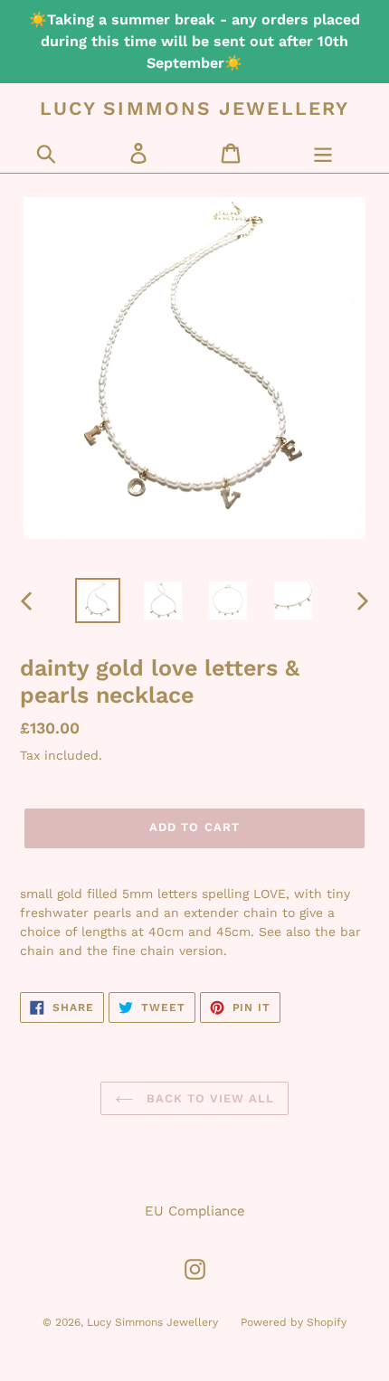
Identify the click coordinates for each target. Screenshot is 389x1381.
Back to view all (208, 1098)
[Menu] (323, 153)
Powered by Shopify (293, 1322)
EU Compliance (195, 1211)
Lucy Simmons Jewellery (194, 108)
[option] (97, 600)
